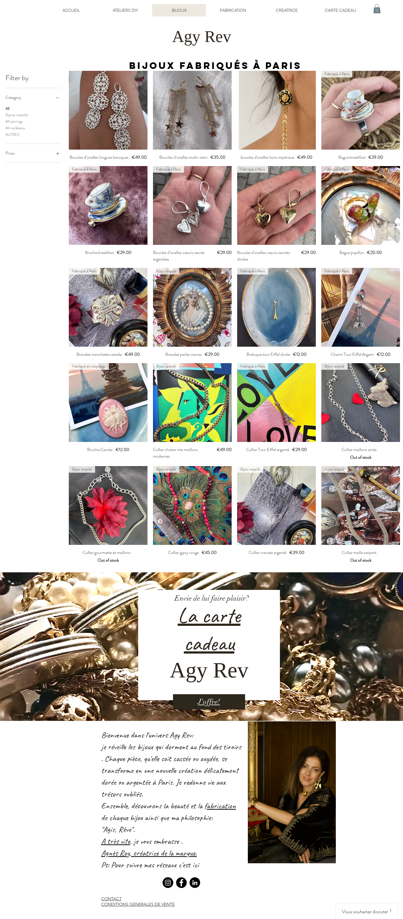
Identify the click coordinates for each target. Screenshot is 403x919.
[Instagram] (168, 882)
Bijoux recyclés (16, 114)
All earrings (13, 121)
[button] (377, 8)
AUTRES (12, 134)
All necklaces (15, 128)
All (7, 108)
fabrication (220, 805)
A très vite (115, 841)
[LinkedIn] (194, 882)
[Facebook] (181, 882)
